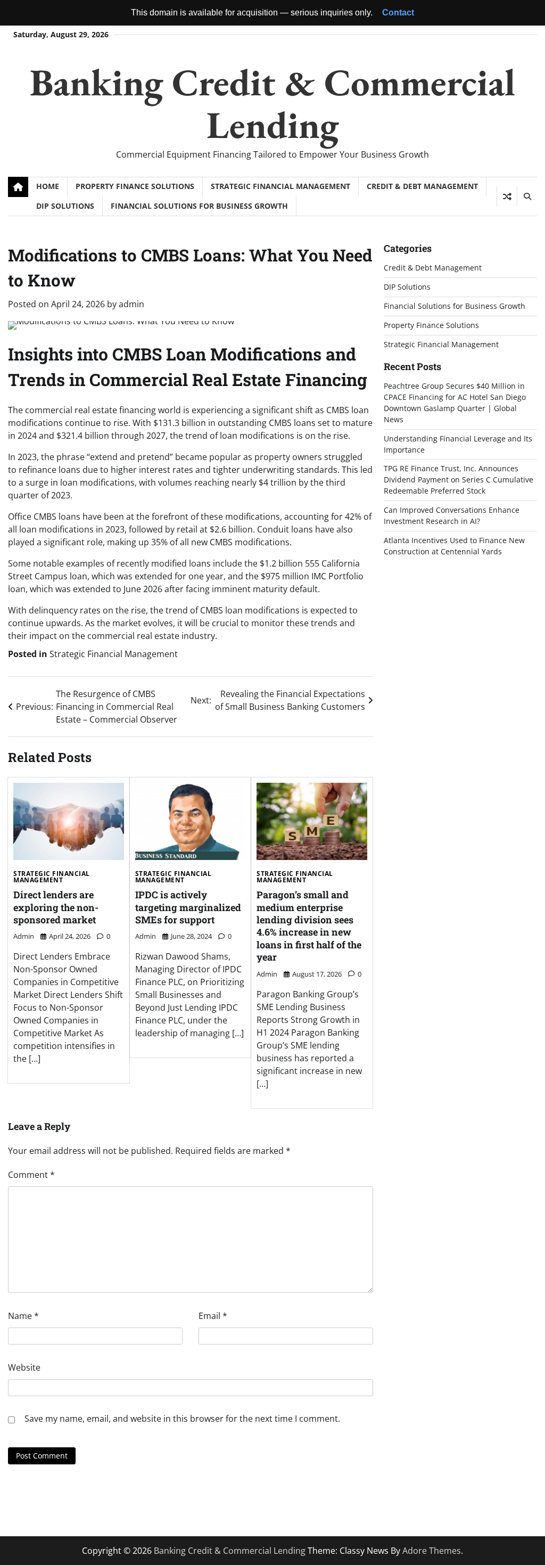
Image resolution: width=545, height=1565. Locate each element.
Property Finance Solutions (135, 186)
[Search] (527, 196)
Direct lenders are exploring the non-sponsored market (55, 907)
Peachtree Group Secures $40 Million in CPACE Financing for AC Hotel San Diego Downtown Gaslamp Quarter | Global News (455, 402)
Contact (398, 12)
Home (47, 186)
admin (131, 304)
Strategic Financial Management (280, 186)
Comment (31, 1175)
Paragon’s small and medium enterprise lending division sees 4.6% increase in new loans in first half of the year (309, 925)
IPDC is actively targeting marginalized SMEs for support (188, 907)
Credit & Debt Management (422, 186)
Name (23, 1316)
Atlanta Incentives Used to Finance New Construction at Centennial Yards (454, 545)
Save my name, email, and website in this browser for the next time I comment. (182, 1418)
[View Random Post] (507, 196)
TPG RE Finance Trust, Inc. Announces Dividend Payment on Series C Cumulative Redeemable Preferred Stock (458, 479)
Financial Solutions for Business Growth (199, 206)
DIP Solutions (65, 206)
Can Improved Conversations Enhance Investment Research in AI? (451, 515)
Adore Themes (431, 1550)
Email (213, 1316)
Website (24, 1367)
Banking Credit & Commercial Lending (272, 103)
